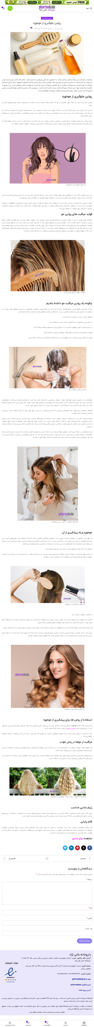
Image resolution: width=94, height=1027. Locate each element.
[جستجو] (10, 8)
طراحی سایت (60, 1012)
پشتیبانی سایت (48, 1012)
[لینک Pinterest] (77, 847)
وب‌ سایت (88, 928)
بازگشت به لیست (47, 858)
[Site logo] (47, 8)
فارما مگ (44, 18)
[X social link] (83, 847)
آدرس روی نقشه (85, 990)
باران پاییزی (59, 28)
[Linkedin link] (71, 847)
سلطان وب (33, 1012)
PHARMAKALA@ (79, 979)
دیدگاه (89, 879)
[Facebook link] (89, 847)
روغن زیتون (71, 728)
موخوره (74, 726)
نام (90, 908)
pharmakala (76, 985)
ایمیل (89, 918)
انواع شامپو (77, 838)
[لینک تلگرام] (65, 847)
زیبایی (50, 18)
